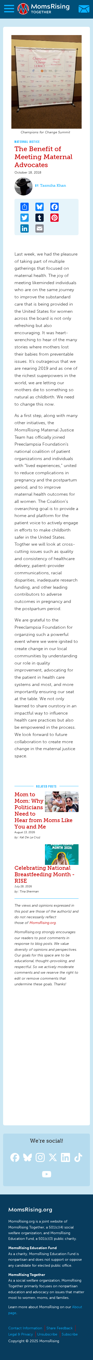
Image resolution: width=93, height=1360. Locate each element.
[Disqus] (46, 1055)
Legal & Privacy (20, 1334)
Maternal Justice (27, 142)
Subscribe (70, 1334)
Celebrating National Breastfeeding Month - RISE (44, 874)
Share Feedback (60, 1328)
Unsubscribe (47, 1334)
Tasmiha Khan (53, 185)
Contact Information (25, 1328)
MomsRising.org (44, 9)
